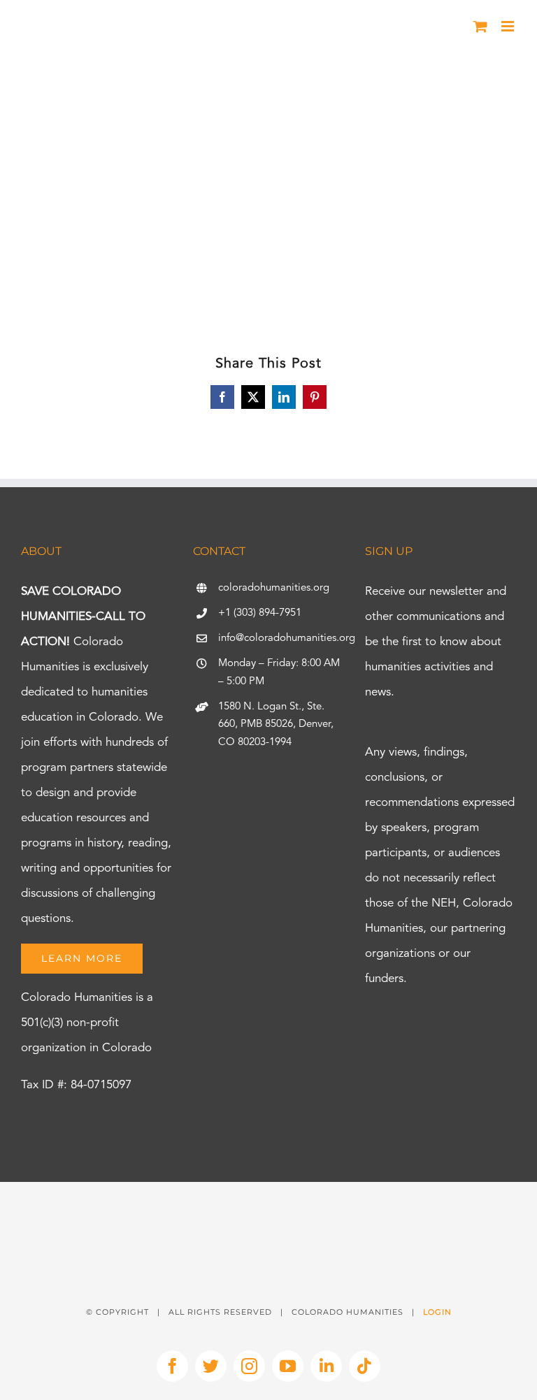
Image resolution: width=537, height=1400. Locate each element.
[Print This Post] (268, 1207)
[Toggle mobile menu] (508, 26)
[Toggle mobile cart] (480, 26)
